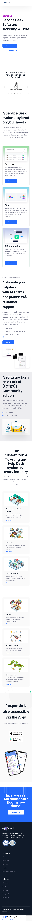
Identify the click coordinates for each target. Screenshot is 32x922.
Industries (5, 897)
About (4, 857)
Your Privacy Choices (14, 917)
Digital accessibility (8, 871)
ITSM (4, 887)
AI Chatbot (6, 890)
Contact (5, 868)
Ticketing (5, 883)
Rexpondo (5, 861)
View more (9, 520)
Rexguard (5, 894)
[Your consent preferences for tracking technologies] (30, 691)
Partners (5, 864)
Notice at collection (8, 920)
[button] (4, 87)
